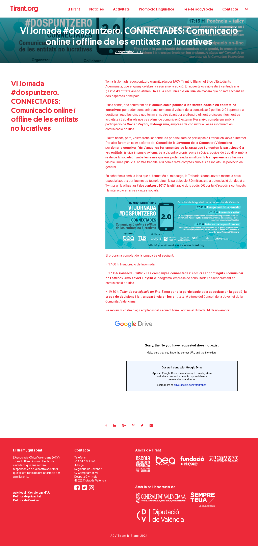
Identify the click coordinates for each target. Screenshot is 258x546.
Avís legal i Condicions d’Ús (31, 492)
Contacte (230, 9)
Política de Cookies (26, 500)
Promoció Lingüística (156, 9)
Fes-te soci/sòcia (198, 9)
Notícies (96, 9)
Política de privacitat (27, 496)
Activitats (121, 9)
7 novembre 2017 (129, 52)
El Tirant (74, 9)
